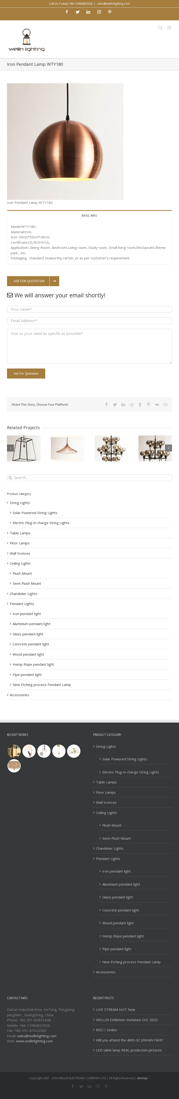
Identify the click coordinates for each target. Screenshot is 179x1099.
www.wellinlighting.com (34, 1041)
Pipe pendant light (27, 674)
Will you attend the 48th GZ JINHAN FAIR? (129, 1040)
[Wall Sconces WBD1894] (44, 751)
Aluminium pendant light (31, 623)
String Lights (20, 502)
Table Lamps (20, 533)
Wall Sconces (20, 553)
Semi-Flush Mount (27, 583)
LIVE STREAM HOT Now (115, 1009)
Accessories (19, 694)
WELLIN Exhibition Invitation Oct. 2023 (127, 1019)
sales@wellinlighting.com (113, 4)
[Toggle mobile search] (160, 27)
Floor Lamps (20, 543)
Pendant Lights (22, 603)
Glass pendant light (28, 634)
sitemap (142, 1078)
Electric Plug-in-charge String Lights (41, 522)
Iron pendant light (27, 613)
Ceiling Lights (20, 563)
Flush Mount (22, 573)
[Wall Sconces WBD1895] (29, 751)
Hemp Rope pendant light (33, 664)
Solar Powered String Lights (35, 512)
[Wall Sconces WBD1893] (59, 751)
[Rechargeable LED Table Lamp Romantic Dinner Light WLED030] (14, 751)
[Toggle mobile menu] (169, 27)
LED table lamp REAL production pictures (129, 1050)
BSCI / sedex (106, 1029)
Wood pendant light (28, 654)
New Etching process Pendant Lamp (42, 684)
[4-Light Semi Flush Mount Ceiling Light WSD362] (74, 751)
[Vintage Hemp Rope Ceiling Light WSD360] (14, 765)
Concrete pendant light (31, 644)
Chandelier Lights (23, 593)
